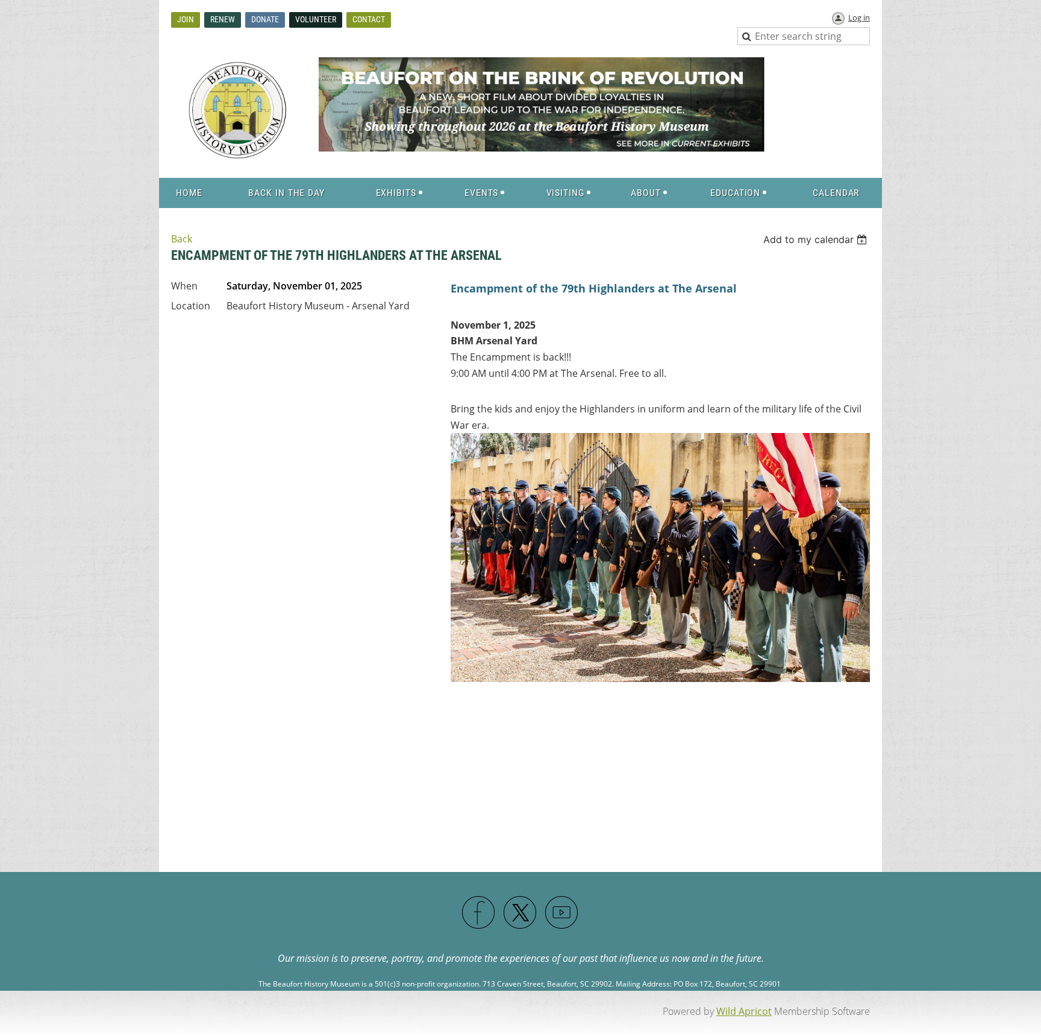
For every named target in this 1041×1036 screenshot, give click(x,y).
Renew (222, 19)
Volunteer (315, 19)
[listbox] (816, 239)
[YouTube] (562, 913)
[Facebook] (479, 913)
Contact (368, 19)
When (184, 285)
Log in (859, 17)
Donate (265, 19)
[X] (520, 913)
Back (181, 238)
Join (185, 19)
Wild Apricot (744, 1011)
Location (190, 305)
